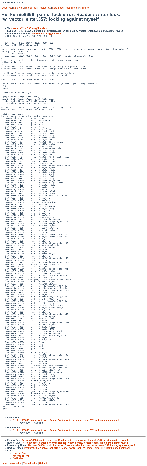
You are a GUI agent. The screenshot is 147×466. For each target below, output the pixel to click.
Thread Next (44, 8)
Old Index (84, 8)
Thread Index (71, 8)
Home (4, 463)
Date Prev (7, 8)
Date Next (18, 8)
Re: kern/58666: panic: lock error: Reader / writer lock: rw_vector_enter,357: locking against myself (66, 420)
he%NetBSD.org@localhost (47, 33)
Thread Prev (31, 8)
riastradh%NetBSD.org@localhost (29, 28)
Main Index (15, 463)
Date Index (57, 8)
